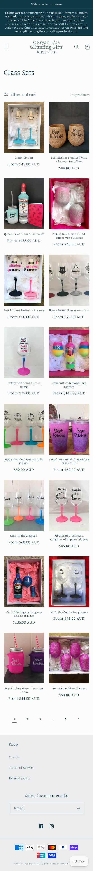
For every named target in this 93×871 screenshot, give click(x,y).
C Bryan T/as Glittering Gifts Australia (40, 863)
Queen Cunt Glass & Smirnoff (24, 234)
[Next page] (78, 719)
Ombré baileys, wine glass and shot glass (24, 613)
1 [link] (15, 719)
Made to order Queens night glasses (24, 461)
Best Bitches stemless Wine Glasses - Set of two (69, 159)
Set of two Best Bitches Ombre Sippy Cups (69, 461)
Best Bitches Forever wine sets (24, 310)
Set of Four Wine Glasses (69, 688)
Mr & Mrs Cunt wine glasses (69, 612)
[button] (6, 47)
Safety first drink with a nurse (24, 384)
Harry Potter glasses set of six (69, 310)
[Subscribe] (78, 808)
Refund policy (20, 778)
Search (14, 757)
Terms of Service (21, 767)
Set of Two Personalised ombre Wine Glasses (69, 235)
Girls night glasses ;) (24, 535)
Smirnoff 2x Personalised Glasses (69, 384)
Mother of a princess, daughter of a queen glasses (69, 537)
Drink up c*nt (24, 157)
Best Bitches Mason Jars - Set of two (24, 690)
